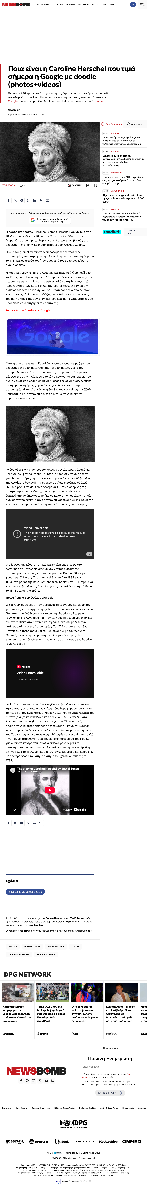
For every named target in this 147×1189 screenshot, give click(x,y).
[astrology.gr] (85, 1141)
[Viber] (27, 1081)
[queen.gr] (62, 1141)
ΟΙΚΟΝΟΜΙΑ (83, 5)
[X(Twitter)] (40, 1081)
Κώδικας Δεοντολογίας (64, 1108)
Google (13, 101)
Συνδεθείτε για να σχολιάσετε (25, 891)
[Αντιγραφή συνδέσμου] (88, 185)
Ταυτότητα (6, 1108)
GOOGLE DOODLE (32, 946)
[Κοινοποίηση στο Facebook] (9, 200)
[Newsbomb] (36, 1071)
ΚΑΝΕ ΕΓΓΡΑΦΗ (107, 1093)
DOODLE (75, 946)
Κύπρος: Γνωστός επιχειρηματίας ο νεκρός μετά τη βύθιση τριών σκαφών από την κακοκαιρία (17, 1014)
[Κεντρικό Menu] (142, 4)
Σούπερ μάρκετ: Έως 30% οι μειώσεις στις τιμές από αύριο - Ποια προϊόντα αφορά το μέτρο (123, 180)
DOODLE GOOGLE (56, 946)
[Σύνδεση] (133, 4)
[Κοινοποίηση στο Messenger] (22, 200)
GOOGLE (13, 946)
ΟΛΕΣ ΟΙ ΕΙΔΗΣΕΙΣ (44, 5)
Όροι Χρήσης (22, 1108)
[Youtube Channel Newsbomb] (46, 1081)
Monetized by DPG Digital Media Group (83, 1153)
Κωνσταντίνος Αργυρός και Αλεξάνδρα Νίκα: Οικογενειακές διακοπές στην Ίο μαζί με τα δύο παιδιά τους (120, 1014)
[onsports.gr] (38, 1141)
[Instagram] (33, 1081)
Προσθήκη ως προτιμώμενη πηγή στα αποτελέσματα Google (52, 220)
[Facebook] (21, 1081)
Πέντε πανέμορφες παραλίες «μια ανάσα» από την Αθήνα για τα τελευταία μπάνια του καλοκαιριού (121, 140)
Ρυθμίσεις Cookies (87, 1108)
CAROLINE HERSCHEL (19, 954)
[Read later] (96, 185)
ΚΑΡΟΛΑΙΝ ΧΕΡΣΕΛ (46, 954)
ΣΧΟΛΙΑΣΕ (77, 185)
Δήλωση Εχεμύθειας (41, 1108)
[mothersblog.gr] (108, 1141)
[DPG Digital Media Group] (73, 1124)
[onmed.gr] (131, 1141)
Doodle (98, 101)
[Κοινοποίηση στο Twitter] (15, 200)
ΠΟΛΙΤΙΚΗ (70, 5)
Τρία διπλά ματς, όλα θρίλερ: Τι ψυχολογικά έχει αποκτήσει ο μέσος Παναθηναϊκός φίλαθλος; (51, 1014)
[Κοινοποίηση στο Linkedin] (34, 200)
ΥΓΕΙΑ (95, 5)
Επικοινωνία (128, 1108)
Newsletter (30, 930)
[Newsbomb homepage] (16, 4)
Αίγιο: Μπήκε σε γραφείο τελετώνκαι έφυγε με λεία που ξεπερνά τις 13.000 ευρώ (123, 198)
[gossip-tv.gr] (15, 1141)
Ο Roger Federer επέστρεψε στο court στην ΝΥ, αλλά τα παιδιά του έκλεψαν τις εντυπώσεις (85, 1014)
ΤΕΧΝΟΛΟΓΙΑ (8, 185)
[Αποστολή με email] (47, 200)
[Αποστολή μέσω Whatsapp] (28, 200)
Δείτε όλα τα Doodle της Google (28, 310)
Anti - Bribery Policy (109, 1108)
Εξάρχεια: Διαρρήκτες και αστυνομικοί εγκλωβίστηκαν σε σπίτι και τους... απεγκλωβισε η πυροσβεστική (123, 160)
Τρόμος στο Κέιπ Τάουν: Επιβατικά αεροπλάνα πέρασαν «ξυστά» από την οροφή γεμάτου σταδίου (121, 216)
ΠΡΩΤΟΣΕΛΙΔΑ (107, 5)
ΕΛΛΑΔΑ (59, 5)
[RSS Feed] (52, 1081)
